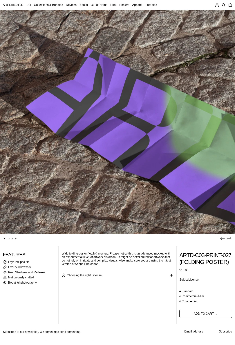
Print (113, 4)
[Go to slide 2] (7, 238)
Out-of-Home (99, 4)
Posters (124, 4)
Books (83, 4)
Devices (71, 4)
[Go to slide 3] (10, 238)
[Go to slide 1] (4, 238)
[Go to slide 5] (16, 238)
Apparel (137, 4)
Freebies (151, 4)
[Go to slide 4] (13, 238)
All (29, 4)
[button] (223, 4)
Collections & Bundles (48, 4)
